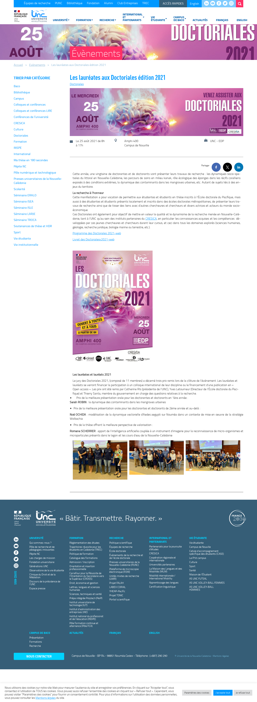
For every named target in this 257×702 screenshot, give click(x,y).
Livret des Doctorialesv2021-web (93, 239)
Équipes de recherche (37, 3)
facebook (219, 4)
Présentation (36, 637)
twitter (226, 4)
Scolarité (19, 189)
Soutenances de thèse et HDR (33, 226)
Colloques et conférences (30, 104)
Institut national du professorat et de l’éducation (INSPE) (86, 617)
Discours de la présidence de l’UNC (44, 583)
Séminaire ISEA (23, 201)
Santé (192, 570)
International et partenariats (132, 17)
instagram (232, 4)
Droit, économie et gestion (83, 583)
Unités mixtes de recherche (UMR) (124, 577)
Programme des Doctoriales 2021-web (97, 233)
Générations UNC (38, 566)
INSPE (18, 148)
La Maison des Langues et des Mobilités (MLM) (165, 570)
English (194, 4)
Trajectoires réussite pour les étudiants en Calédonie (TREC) (85, 548)
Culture (18, 129)
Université (60, 20)
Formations (35, 641)
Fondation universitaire (41, 562)
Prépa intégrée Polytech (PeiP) (85, 598)
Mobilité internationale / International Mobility (162, 577)
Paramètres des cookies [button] (196, 692)
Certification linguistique (162, 586)
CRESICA (19, 123)
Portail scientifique (119, 599)
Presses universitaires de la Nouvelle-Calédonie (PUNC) (124, 563)
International (22, 154)
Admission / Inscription (81, 562)
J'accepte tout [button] (223, 692)
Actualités (200, 20)
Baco (17, 86)
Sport (17, 232)
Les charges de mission (42, 558)
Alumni (108, 3)
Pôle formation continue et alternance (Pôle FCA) (83, 624)
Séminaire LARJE (24, 214)
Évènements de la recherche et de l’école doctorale (126, 556)
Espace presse (37, 588)
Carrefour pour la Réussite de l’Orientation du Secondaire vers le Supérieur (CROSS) (86, 575)
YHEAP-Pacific (117, 591)
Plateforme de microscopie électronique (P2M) (124, 570)
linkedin (207, 4)
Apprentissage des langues (164, 582)
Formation (83, 20)
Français (222, 20)
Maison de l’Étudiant (200, 574)
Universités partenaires (162, 564)
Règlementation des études (84, 542)
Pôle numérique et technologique (35, 172)
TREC (145, 3)
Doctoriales (21, 135)
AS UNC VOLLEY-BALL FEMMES (207, 582)
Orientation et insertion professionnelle (82, 567)
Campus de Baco (178, 18)
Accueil (18, 65)
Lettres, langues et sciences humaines (84, 588)
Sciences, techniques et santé (85, 594)
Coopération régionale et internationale (162, 559)
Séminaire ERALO (25, 195)
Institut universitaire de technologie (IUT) (82, 603)
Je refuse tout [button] (243, 692)
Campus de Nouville (200, 547)
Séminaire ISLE (23, 208)
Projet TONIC (116, 595)
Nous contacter (39, 656)
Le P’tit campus (197, 558)
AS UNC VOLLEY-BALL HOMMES (201, 588)
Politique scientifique (120, 542)
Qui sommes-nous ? (40, 542)
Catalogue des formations (83, 558)
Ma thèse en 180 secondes (31, 160)
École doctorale (117, 551)
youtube (213, 4)
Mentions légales (221, 655)
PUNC (58, 3)
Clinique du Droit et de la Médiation (42, 576)
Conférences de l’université (31, 117)
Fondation (93, 3)
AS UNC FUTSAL (198, 578)
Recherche (107, 20)
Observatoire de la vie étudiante (46, 570)
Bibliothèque (74, 3)
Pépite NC (20, 166)
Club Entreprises (127, 3)
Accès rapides (173, 3)
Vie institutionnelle (26, 245)
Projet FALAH (116, 583)
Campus (19, 98)
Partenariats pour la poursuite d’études (165, 548)
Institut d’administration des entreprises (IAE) (84, 610)
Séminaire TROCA (25, 220)
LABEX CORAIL (117, 587)
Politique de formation (81, 553)
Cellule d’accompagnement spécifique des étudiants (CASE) (206, 552)
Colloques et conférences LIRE (33, 111)
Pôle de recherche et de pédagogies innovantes (42, 548)
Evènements (37, 65)
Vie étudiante (158, 18)
